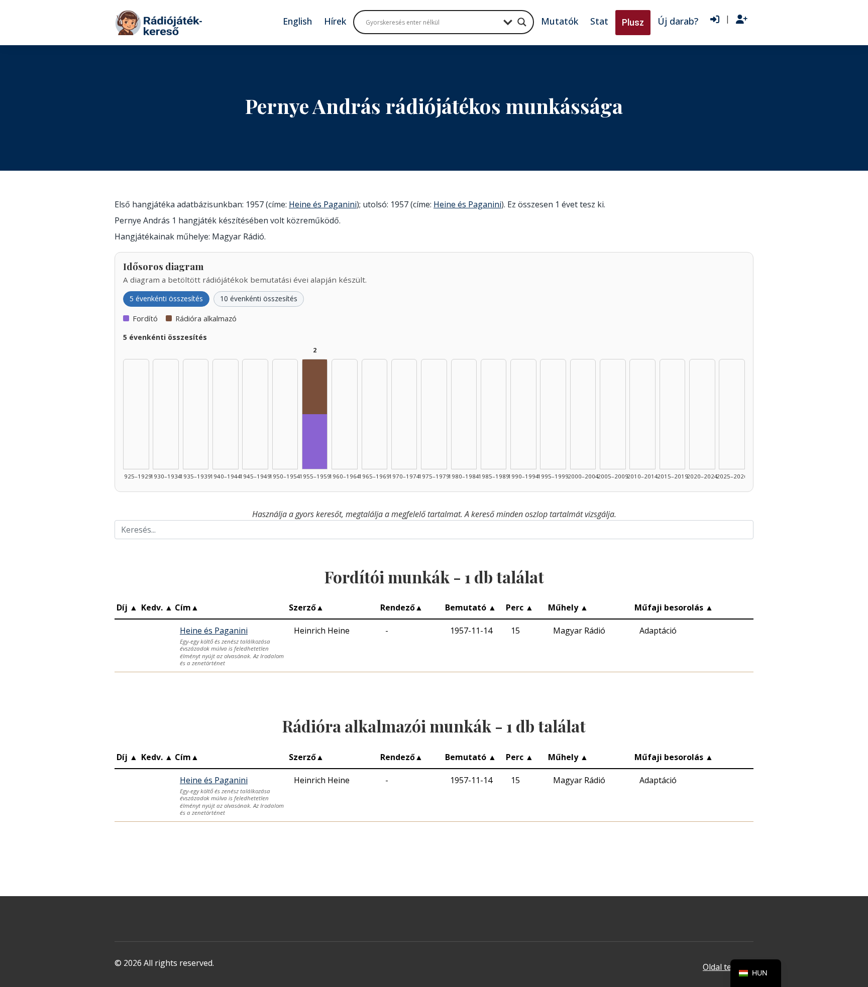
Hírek (335, 21)
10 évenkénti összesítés (258, 298)
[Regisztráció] (741, 19)
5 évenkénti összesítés (166, 298)
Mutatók (559, 21)
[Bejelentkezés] (714, 19)
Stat (599, 21)
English (297, 21)
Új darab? (678, 21)
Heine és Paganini (323, 204)
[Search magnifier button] (522, 22)
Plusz (633, 22)
